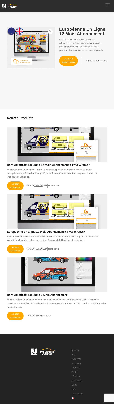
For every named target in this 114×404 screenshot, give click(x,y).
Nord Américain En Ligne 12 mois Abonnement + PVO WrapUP (48, 164)
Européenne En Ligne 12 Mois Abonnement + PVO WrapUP (46, 231)
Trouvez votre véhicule (76, 372)
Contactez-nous (77, 383)
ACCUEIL (75, 350)
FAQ (73, 389)
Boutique (76, 363)
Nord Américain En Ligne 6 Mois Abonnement (37, 294)
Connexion (77, 394)
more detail (53, 186)
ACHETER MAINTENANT (68, 60)
